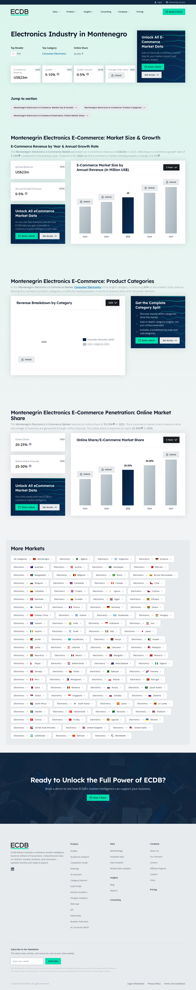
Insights (87, 11)
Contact (153, 874)
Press (152, 880)
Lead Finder (76, 886)
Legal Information (135, 983)
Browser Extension (79, 921)
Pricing (140, 11)
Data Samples (116, 862)
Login (159, 2)
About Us (154, 850)
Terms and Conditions (174, 983)
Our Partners (156, 856)
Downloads (75, 915)
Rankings (74, 868)
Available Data (117, 856)
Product (70, 11)
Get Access (150, 74)
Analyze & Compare (79, 856)
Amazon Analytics (78, 892)
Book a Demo (175, 11)
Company (122, 11)
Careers (154, 862)
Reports (114, 890)
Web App (74, 904)
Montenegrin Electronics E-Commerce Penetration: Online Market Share (49, 115)
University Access (177, 2)
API (71, 909)
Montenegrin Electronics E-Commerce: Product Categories (113, 107)
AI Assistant (76, 874)
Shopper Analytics (79, 898)
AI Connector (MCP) (79, 927)
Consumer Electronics (54, 53)
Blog (112, 884)
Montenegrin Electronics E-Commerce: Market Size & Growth (43, 107)
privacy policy (32, 971)
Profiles (73, 851)
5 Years (169, 167)
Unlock (118, 75)
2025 (110, 302)
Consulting (106, 11)
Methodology (116, 850)
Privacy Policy (154, 983)
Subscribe (53, 961)
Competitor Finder (79, 862)
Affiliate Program (158, 868)
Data (55, 11)
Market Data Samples (120, 868)
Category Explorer (79, 880)
